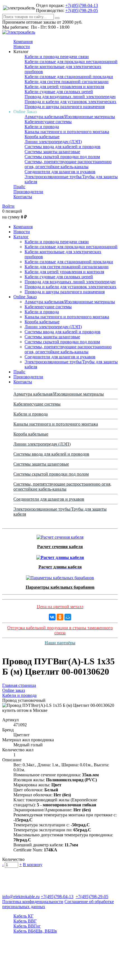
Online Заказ (25, 296)
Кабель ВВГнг (27, 926)
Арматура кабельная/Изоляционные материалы (70, 116)
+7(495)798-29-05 (81, 10)
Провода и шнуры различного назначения (65, 106)
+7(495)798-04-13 (81, 5)
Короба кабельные (42, 136)
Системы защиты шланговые (52, 151)
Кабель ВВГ (25, 921)
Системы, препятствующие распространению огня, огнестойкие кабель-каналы (68, 164)
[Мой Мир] (67, 617)
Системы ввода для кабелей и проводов (62, 146)
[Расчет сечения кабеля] (60, 535)
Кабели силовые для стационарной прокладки (69, 76)
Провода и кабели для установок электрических (70, 101)
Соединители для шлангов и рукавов (60, 171)
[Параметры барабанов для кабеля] (60, 576)
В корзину (32, 864)
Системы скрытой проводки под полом (62, 156)
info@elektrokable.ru (21, 896)
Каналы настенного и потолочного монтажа (67, 131)
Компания (23, 41)
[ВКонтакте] (52, 617)
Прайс (19, 186)
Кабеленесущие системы (48, 121)
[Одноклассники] (60, 617)
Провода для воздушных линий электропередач (70, 96)
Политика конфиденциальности (32, 901)
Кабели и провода (42, 126)
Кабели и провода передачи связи (57, 56)
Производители (28, 191)
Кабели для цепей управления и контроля (64, 86)
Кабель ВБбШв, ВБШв (35, 931)
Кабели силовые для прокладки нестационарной (71, 61)
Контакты (22, 196)
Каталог (21, 236)
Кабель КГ (23, 916)
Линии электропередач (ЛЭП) (53, 141)
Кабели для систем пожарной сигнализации (67, 81)
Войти (8, 206)
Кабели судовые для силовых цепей (59, 91)
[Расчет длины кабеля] (60, 556)
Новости (21, 46)
